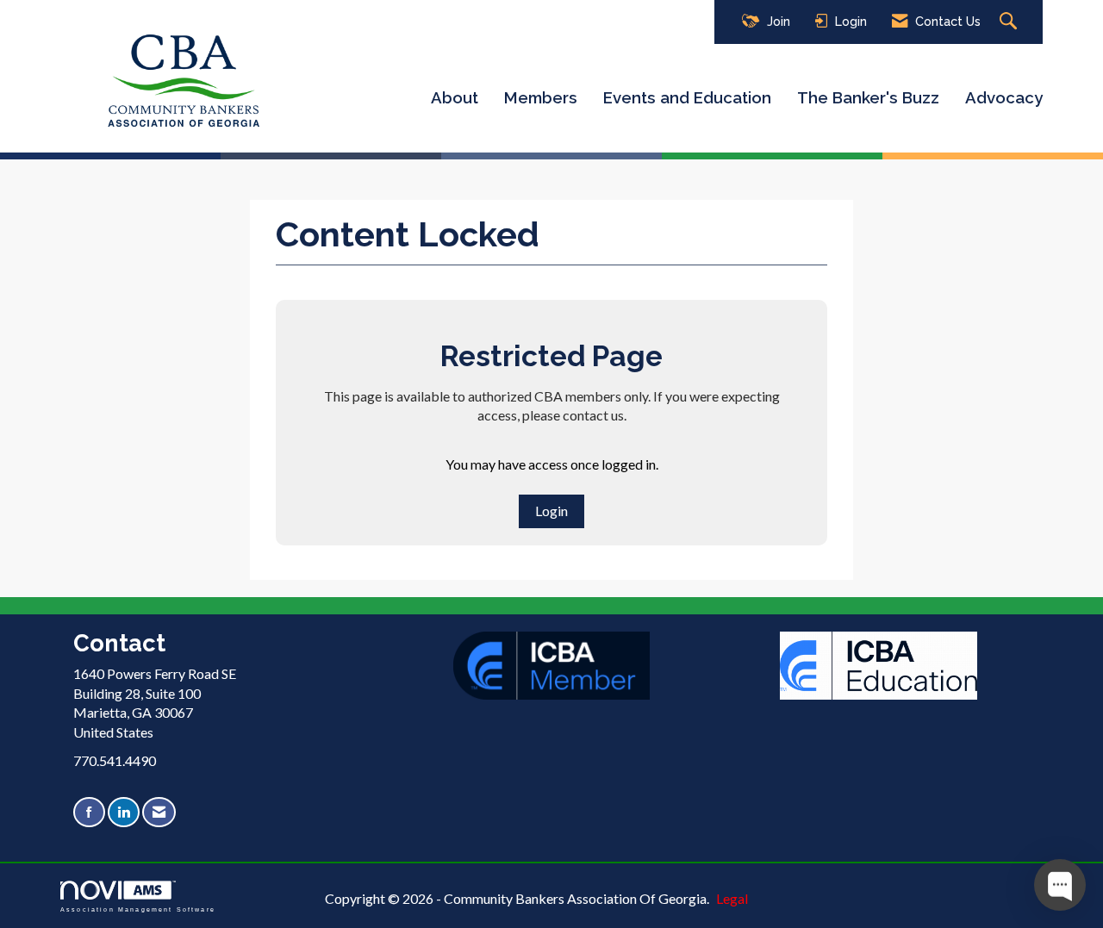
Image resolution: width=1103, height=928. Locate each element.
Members (540, 97)
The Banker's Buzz (868, 97)
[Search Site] (1010, 22)
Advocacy (1004, 97)
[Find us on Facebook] (89, 812)
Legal (732, 898)
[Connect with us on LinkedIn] (124, 812)
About (454, 97)
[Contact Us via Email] (159, 812)
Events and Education (687, 97)
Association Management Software (137, 909)
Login (551, 510)
